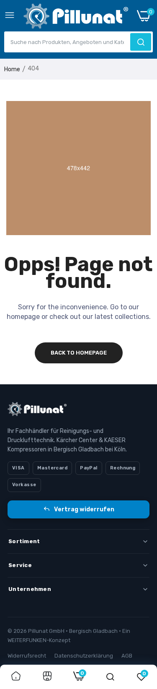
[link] (15, 677)
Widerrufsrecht (27, 656)
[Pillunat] (75, 17)
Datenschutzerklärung (83, 656)
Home (12, 69)
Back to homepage (79, 353)
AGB (126, 656)
